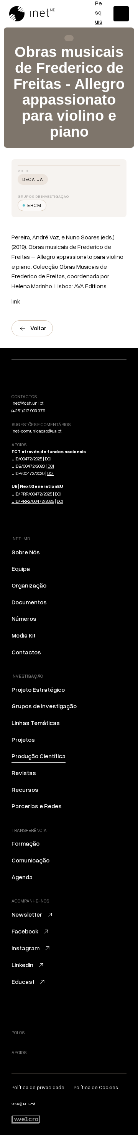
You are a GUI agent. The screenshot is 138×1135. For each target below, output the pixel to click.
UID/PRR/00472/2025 (32, 494)
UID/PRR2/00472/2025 (33, 501)
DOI (48, 459)
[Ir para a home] (41, 13)
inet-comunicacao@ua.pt (36, 431)
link (16, 301)
